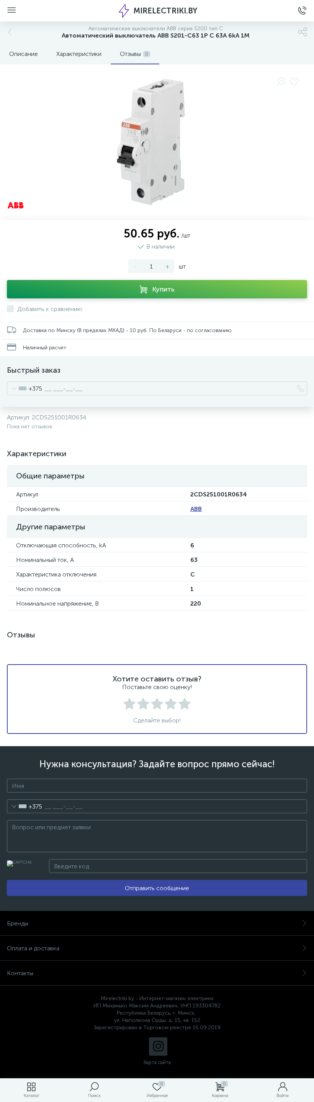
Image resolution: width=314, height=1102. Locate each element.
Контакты (20, 973)
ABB (196, 509)
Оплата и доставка (33, 948)
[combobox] (24, 388)
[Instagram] (158, 1046)
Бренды (17, 923)
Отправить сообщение (157, 888)
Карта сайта (157, 1062)
